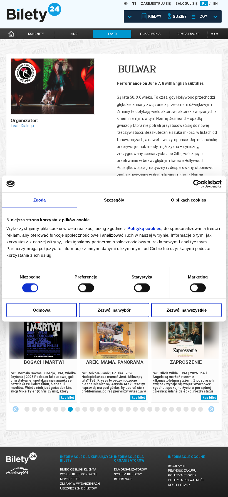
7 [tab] (70, 409)
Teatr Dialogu (22, 125)
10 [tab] (92, 409)
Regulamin (176, 466)
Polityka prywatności (186, 480)
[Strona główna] (34, 20)
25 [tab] (201, 409)
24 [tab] (193, 409)
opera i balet (188, 34)
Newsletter (70, 479)
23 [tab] (186, 409)
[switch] (86, 287)
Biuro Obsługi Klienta (78, 469)
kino (74, 34)
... (214, 33)
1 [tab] (27, 409)
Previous (16, 409)
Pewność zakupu (182, 470)
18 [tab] (150, 409)
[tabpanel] (43, 353)
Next (211, 409)
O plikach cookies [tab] (188, 199)
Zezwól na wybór (114, 310)
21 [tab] (172, 409)
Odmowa (41, 310)
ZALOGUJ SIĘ (186, 4)
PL (204, 4)
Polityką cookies (144, 228)
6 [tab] (63, 409)
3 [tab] (41, 409)
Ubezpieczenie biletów (78, 488)
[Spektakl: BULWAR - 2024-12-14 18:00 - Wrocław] (52, 86)
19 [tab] (157, 409)
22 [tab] (179, 409)
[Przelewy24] (17, 476)
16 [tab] (135, 409)
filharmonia (150, 34)
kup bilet (67, 397)
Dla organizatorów (130, 469)
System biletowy (128, 474)
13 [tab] (114, 409)
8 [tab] (78, 409)
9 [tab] (85, 409)
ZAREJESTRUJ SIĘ (156, 4)
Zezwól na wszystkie (187, 310)
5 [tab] (56, 409)
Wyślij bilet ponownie (78, 474)
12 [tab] (107, 409)
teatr (112, 34)
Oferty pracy (179, 485)
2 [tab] (34, 409)
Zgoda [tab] (39, 199)
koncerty (36, 34)
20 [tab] (164, 409)
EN (215, 4)
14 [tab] (121, 409)
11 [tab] (99, 409)
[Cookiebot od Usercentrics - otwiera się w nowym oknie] (197, 184)
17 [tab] (143, 409)
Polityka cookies (182, 475)
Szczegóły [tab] (114, 199)
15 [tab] (128, 409)
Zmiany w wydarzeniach (80, 484)
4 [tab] (49, 409)
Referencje (123, 479)
